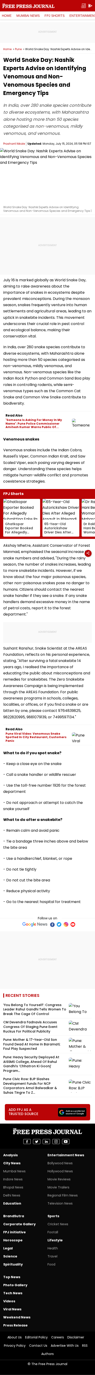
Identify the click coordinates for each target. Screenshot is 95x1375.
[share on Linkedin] (46, 1141)
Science (10, 1256)
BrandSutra (13, 1216)
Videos (9, 1301)
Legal (8, 1248)
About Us (14, 1337)
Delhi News (11, 1195)
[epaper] (83, 6)
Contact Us (38, 1345)
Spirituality (13, 1264)
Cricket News (58, 1224)
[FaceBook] (52, 924)
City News (12, 1163)
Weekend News (16, 1317)
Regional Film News (63, 1195)
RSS (85, 1345)
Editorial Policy (36, 1337)
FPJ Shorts (55, 15)
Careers (57, 1337)
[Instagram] (66, 924)
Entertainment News (66, 1155)
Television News (60, 1203)
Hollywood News (60, 1171)
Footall (53, 1232)
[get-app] (90, 6)
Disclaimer (75, 1337)
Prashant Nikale (14, 144)
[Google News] (35, 924)
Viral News (12, 1309)
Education (12, 1203)
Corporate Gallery (19, 1224)
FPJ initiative (14, 1232)
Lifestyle (55, 1240)
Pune (18, 49)
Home (7, 15)
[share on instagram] (56, 1141)
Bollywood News (60, 1163)
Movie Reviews (59, 1179)
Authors (47, 1354)
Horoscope (13, 1240)
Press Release (15, 1325)
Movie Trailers (58, 1187)
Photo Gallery (15, 1285)
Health (53, 1248)
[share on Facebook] (27, 1141)
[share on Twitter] (36, 1141)
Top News (11, 1277)
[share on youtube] (65, 1141)
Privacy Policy (15, 1345)
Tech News (12, 1293)
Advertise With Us (65, 1345)
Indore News (13, 1179)
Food (51, 1264)
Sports (53, 1216)
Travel (52, 1256)
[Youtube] (73, 924)
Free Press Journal (28, 5)
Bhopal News (13, 1187)
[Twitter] (59, 924)
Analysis (10, 1155)
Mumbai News (28, 15)
